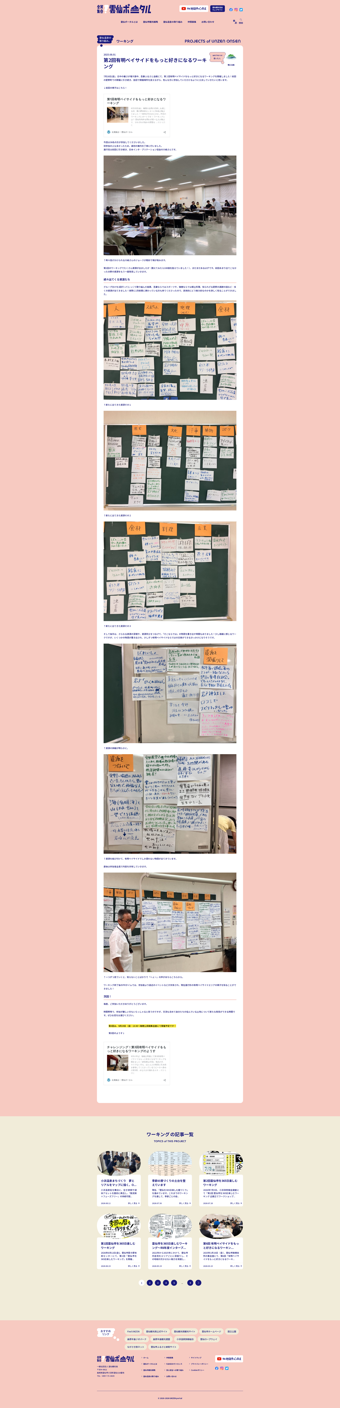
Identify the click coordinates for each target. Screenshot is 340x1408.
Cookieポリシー (197, 1370)
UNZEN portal (176, 1398)
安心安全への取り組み (175, 1370)
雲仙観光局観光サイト (184, 1331)
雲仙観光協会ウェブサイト (217, 8)
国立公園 (232, 1331)
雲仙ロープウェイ (208, 1339)
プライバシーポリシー (199, 1364)
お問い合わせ (207, 21)
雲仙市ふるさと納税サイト (163, 1346)
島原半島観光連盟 (161, 1339)
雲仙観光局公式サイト (156, 1331)
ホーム (145, 1357)
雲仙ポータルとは (129, 21)
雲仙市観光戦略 (150, 21)
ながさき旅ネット (135, 1346)
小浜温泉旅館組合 (185, 1339)
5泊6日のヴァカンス (174, 1364)
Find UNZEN (133, 1331)
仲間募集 (192, 21)
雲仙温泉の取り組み (172, 21)
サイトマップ (196, 1357)
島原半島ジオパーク (136, 1339)
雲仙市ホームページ (211, 1331)
